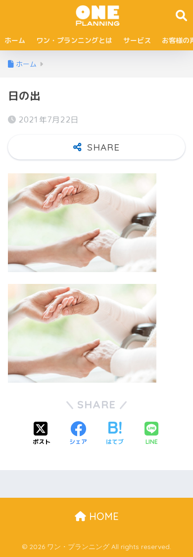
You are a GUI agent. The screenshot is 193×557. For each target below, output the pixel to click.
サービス (137, 40)
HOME (102, 516)
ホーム (14, 40)
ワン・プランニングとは (74, 40)
